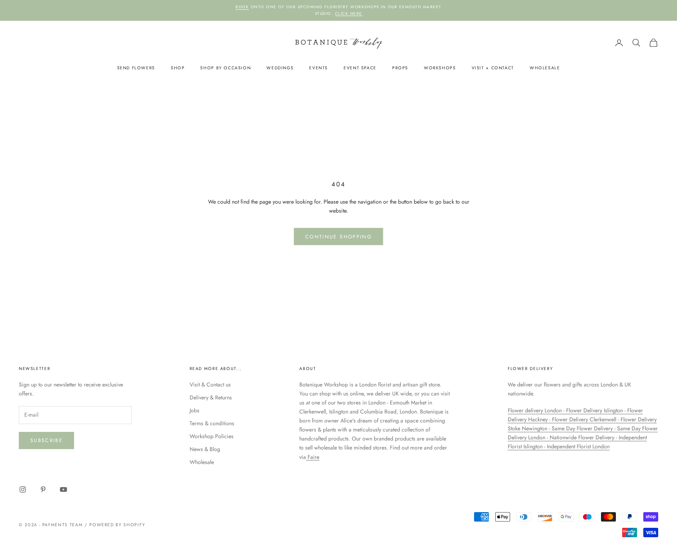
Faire (312, 457)
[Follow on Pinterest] (43, 489)
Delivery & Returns (211, 397)
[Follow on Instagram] (23, 489)
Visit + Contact (493, 68)
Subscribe (46, 440)
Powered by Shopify (117, 525)
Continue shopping (338, 236)
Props (400, 68)
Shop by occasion (225, 68)
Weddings (279, 68)
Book (242, 7)
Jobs (194, 410)
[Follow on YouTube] (63, 489)
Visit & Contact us (210, 384)
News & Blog (205, 449)
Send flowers (136, 68)
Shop (178, 68)
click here (348, 13)
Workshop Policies (212, 436)
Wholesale (545, 68)
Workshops (440, 68)
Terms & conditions (212, 423)
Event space (360, 68)
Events (318, 68)
